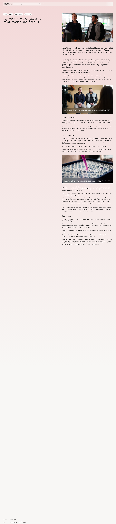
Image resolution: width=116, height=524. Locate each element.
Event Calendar (71, 4)
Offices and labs (54, 4)
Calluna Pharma (28, 14)
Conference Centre (63, 4)
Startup (5, 14)
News (48, 4)
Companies (78, 4)
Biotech (10, 14)
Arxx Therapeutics (18, 14)
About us (89, 4)
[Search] (39, 4)
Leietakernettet (95, 4)
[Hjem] (8, 4)
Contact (84, 4)
